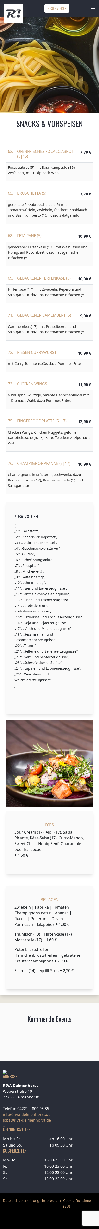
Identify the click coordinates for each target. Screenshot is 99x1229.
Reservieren (57, 8)
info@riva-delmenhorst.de (26, 1114)
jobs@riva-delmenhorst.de (27, 1120)
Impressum (51, 1200)
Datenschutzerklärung (21, 1200)
